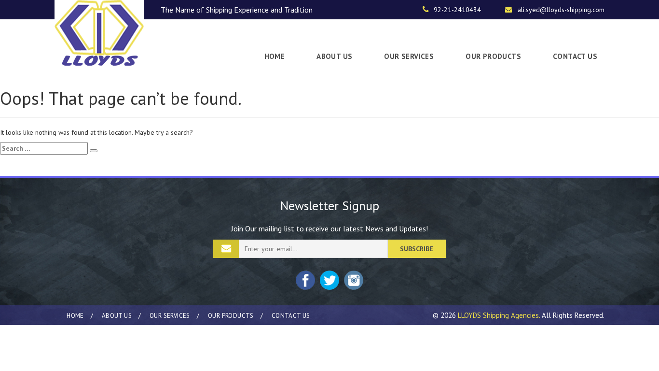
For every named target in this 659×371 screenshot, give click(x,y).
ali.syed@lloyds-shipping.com (561, 9)
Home (274, 56)
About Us (334, 56)
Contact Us (575, 56)
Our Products (493, 56)
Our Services (409, 56)
